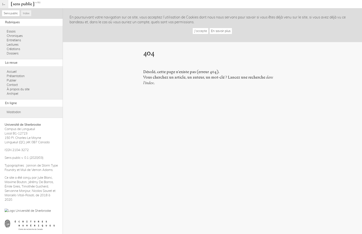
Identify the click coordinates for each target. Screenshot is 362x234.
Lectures (12, 45)
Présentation (16, 76)
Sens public (11, 13)
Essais (11, 31)
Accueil (12, 72)
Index (26, 13)
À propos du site (18, 89)
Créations (13, 49)
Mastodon (14, 112)
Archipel (12, 94)
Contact (12, 85)
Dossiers (12, 53)
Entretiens (14, 40)
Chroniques (15, 36)
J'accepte (200, 31)
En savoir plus (220, 31)
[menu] (4, 4)
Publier (11, 80)
